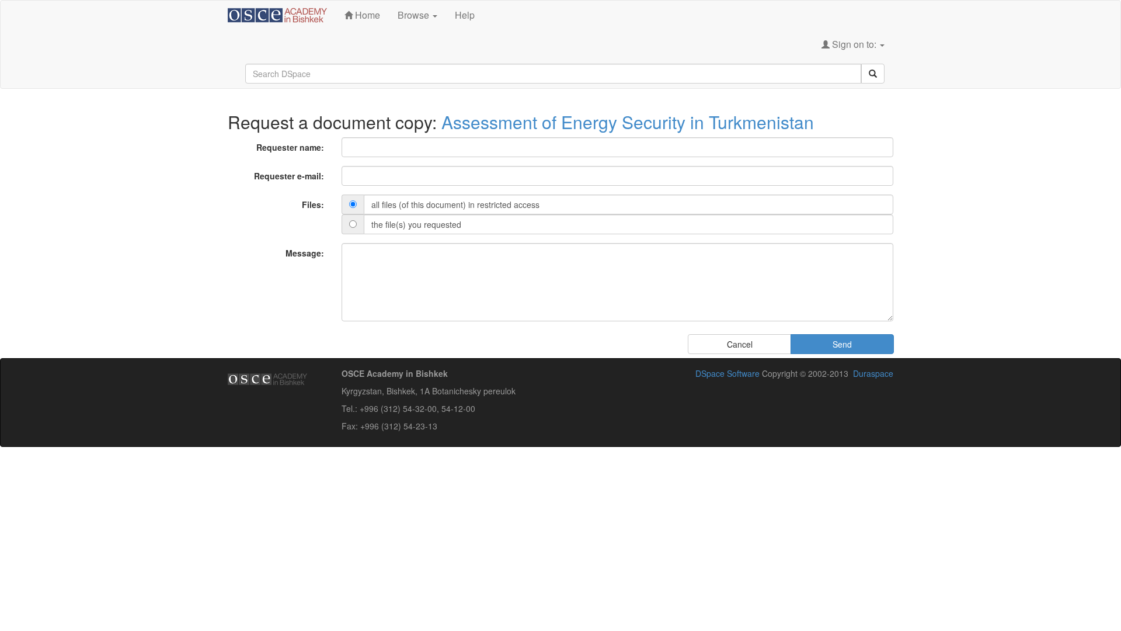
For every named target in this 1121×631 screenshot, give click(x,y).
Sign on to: (854, 44)
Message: (305, 253)
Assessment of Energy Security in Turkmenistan (627, 121)
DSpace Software (727, 373)
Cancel (740, 344)
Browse (414, 15)
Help (465, 15)
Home (366, 15)
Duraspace (873, 373)
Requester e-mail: (289, 176)
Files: (313, 204)
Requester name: (290, 147)
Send (842, 344)
